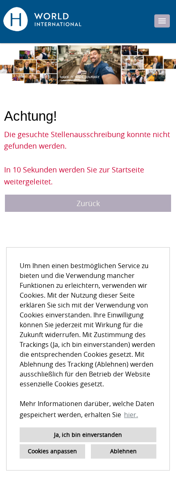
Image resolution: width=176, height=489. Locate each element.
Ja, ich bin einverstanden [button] (88, 434)
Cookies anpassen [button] (52, 451)
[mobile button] (162, 21)
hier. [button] (131, 414)
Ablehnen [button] (123, 451)
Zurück (88, 203)
